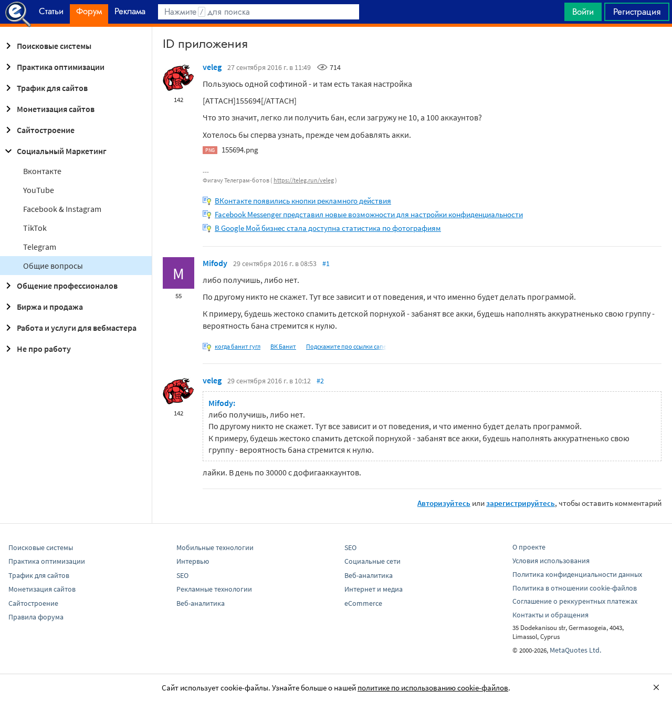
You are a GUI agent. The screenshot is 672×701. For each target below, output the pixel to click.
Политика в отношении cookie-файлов (574, 588)
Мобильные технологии (215, 547)
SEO (182, 575)
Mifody (215, 263)
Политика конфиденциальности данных (577, 574)
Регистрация (636, 11)
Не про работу (44, 348)
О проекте (528, 547)
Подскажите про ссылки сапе (346, 346)
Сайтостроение (46, 130)
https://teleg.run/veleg (304, 180)
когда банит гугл (237, 346)
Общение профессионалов (67, 285)
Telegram (39, 246)
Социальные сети (372, 561)
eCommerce (363, 603)
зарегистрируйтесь (520, 503)
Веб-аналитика (200, 603)
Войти (583, 11)
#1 (326, 263)
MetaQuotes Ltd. (575, 650)
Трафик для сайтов (52, 88)
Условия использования (551, 560)
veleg (212, 67)
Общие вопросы (53, 265)
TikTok (35, 227)
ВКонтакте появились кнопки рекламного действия (303, 201)
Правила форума (36, 617)
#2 (320, 380)
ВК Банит (283, 346)
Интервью (192, 561)
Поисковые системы (54, 45)
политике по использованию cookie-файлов (433, 688)
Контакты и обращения (550, 614)
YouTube (38, 190)
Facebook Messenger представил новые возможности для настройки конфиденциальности (369, 214)
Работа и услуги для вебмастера (76, 327)
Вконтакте (42, 171)
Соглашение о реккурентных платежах (574, 601)
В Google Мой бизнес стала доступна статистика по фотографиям (328, 228)
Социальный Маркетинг (62, 151)
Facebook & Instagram (62, 209)
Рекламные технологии (214, 589)
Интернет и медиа (373, 589)
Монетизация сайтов (55, 109)
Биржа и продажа (50, 306)
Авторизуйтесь (443, 503)
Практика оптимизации (60, 67)
